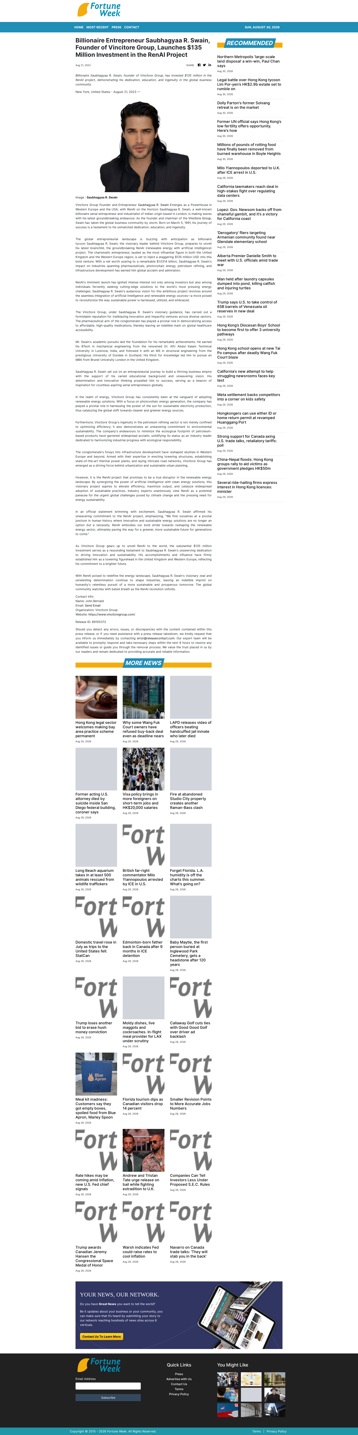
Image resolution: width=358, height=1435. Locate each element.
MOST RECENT (98, 27)
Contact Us (179, 1384)
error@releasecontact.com (156, 638)
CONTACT (131, 27)
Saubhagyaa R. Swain (153, 205)
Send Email (93, 605)
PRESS (116, 27)
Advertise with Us (179, 1379)
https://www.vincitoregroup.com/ (111, 614)
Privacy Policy (179, 1394)
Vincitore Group (199, 218)
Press (179, 1374)
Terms (179, 1389)
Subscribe (108, 1397)
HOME (79, 27)
